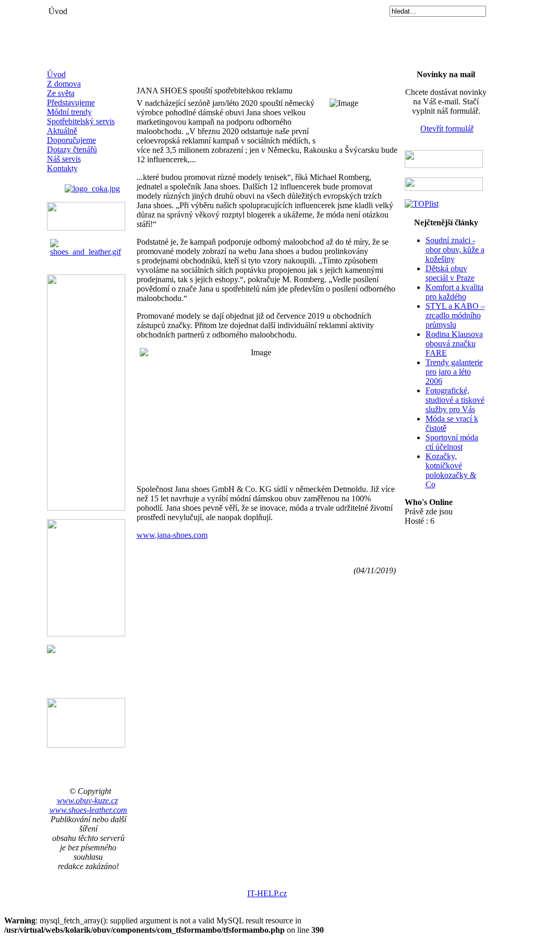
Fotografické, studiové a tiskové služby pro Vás (455, 400)
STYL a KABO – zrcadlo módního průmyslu (455, 315)
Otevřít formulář (447, 128)
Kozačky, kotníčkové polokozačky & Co (451, 470)
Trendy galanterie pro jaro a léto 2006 (454, 372)
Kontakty (62, 168)
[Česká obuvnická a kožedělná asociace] (92, 186)
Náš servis (64, 158)
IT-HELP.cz (267, 893)
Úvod (56, 74)
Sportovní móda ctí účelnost (452, 442)
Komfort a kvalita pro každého (454, 292)
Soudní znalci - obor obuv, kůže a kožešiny (455, 249)
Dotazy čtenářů (72, 149)
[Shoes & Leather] (88, 244)
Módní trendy (69, 111)
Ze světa (61, 93)
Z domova (64, 83)
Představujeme (71, 102)
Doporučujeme (71, 140)
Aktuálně (62, 130)
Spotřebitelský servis (81, 121)
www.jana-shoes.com (172, 535)
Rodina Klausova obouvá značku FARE (454, 343)
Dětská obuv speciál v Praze (450, 273)
